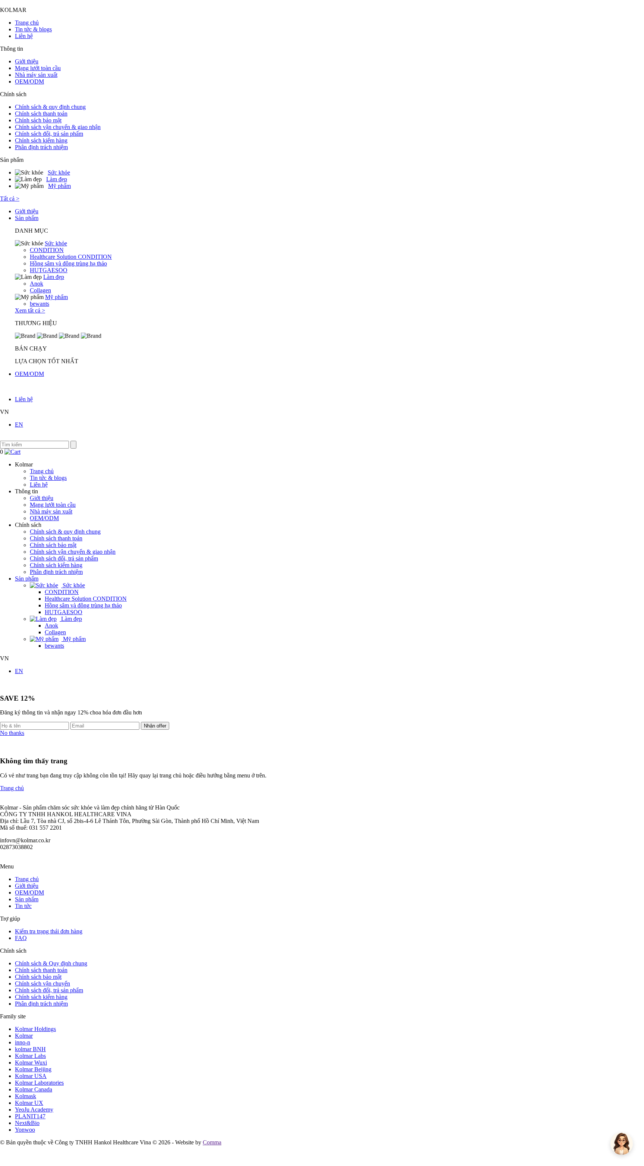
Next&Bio (27, 1123)
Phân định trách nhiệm (41, 147)
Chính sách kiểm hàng (41, 140)
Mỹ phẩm (59, 186)
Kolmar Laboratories (39, 1082)
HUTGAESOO (48, 270)
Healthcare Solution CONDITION (71, 257)
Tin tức (23, 906)
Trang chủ (27, 22)
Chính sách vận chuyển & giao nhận (58, 127)
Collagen (40, 290)
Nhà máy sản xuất (36, 75)
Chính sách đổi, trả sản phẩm (49, 134)
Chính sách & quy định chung (50, 107)
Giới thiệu (26, 61)
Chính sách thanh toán (41, 113)
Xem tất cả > (30, 310)
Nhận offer (155, 726)
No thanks (12, 733)
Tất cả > (9, 198)
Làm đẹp (56, 179)
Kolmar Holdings (35, 1029)
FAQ (21, 938)
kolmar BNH (30, 1049)
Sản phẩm (26, 218)
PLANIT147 (30, 1116)
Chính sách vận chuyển (42, 983)
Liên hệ (24, 36)
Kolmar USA (31, 1076)
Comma (212, 1142)
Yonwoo (25, 1129)
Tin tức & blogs (33, 29)
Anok (36, 283)
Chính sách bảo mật (38, 120)
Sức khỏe (59, 172)
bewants (39, 304)
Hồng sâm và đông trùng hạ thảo (68, 263)
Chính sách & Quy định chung (51, 963)
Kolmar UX (29, 1103)
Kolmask (25, 1096)
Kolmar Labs (30, 1056)
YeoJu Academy (34, 1109)
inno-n (22, 1042)
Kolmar (24, 1036)
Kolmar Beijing (33, 1069)
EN (19, 424)
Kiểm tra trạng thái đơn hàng (48, 931)
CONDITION (47, 250)
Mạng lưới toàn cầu (38, 68)
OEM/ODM (29, 81)
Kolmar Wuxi (31, 1062)
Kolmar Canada (33, 1089)
